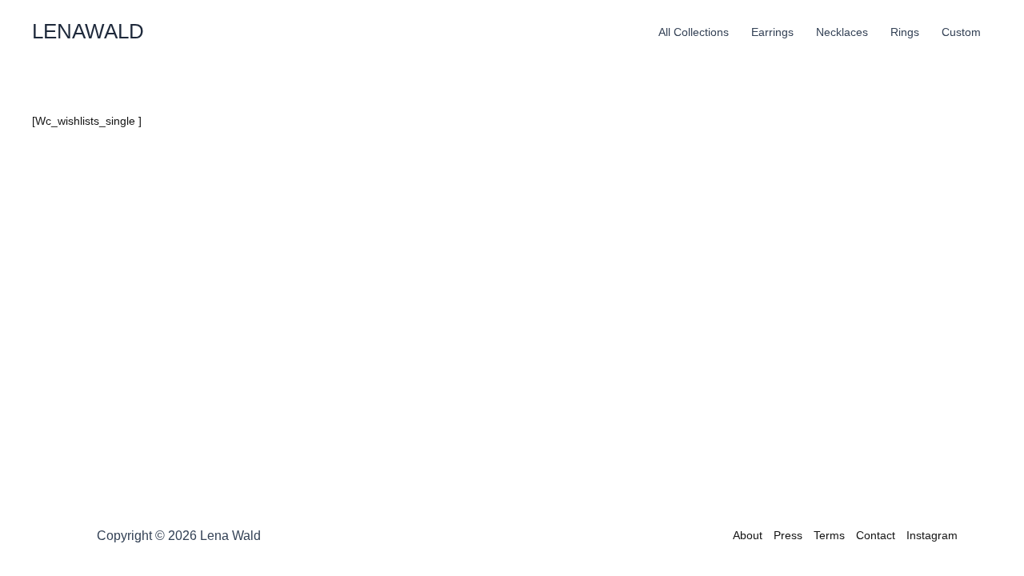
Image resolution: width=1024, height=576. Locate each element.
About (747, 535)
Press (788, 535)
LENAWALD (88, 31)
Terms (829, 535)
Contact (875, 535)
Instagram (932, 535)
